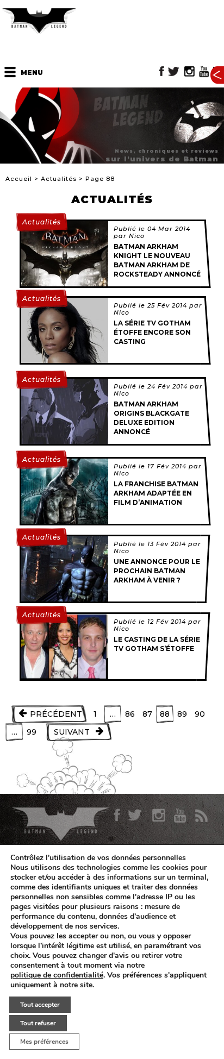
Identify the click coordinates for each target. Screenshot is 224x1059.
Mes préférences (44, 1041)
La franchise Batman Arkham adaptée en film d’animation (156, 493)
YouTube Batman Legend (204, 71)
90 (200, 714)
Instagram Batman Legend (189, 71)
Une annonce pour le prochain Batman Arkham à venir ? (157, 570)
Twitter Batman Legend (174, 71)
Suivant (72, 732)
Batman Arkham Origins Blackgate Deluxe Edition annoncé (151, 417)
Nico (137, 236)
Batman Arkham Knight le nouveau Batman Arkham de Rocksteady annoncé (157, 260)
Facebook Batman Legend (161, 71)
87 (147, 714)
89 (182, 714)
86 (130, 714)
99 (31, 732)
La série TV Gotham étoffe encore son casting (152, 332)
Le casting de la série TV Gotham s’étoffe (157, 644)
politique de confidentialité (56, 975)
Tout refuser (38, 1023)
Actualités (59, 179)
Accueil (18, 179)
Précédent (56, 714)
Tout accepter (40, 1004)
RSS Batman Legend (201, 816)
